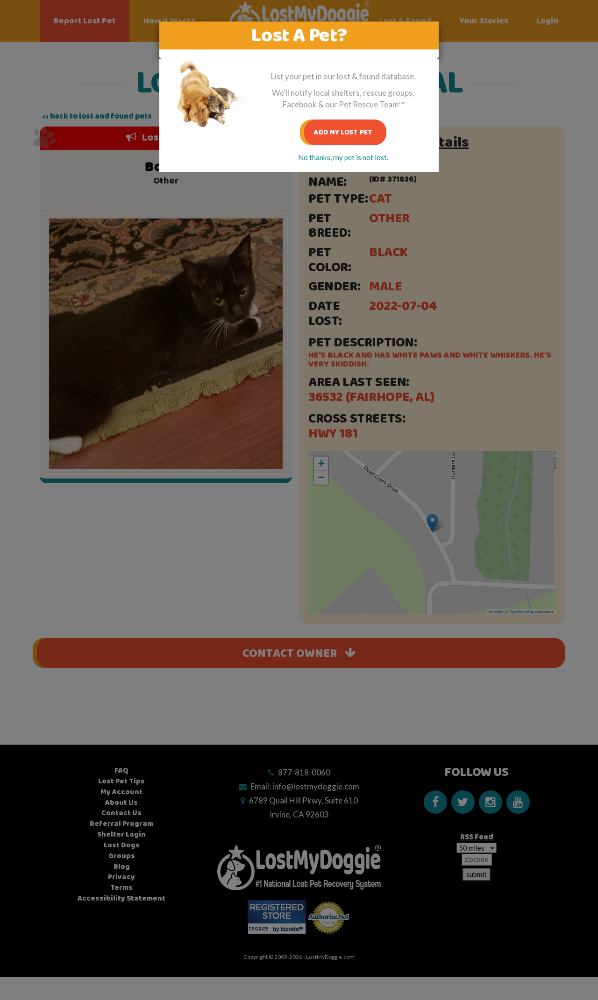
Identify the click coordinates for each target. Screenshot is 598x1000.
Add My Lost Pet (343, 132)
